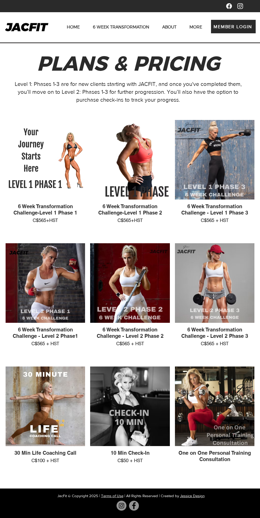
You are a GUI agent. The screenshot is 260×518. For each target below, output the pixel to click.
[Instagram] (121, 506)
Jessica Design (192, 496)
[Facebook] (229, 6)
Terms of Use (112, 496)
